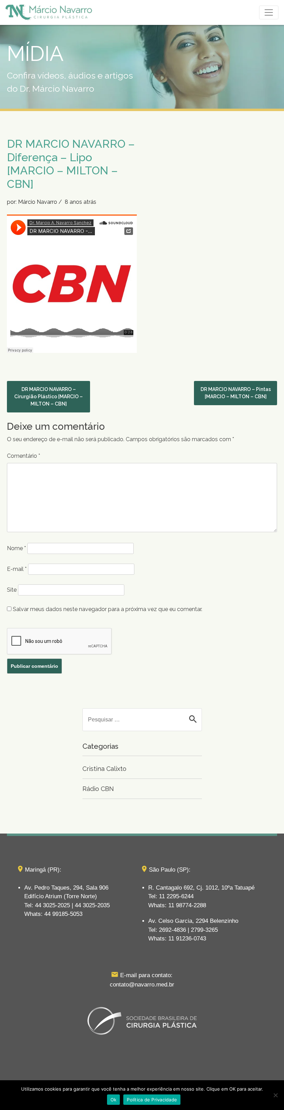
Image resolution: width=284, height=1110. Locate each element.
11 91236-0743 (187, 938)
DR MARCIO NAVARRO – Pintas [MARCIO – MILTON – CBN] (236, 392)
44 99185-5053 (63, 914)
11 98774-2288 (187, 905)
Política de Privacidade (152, 1099)
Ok (113, 1099)
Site (12, 589)
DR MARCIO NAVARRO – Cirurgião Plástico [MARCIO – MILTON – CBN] (48, 396)
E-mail (17, 569)
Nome (16, 548)
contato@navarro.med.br (142, 984)
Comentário (23, 456)
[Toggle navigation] (268, 12)
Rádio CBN (98, 788)
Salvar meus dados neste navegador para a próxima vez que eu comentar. (107, 609)
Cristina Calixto (104, 768)
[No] (275, 1095)
